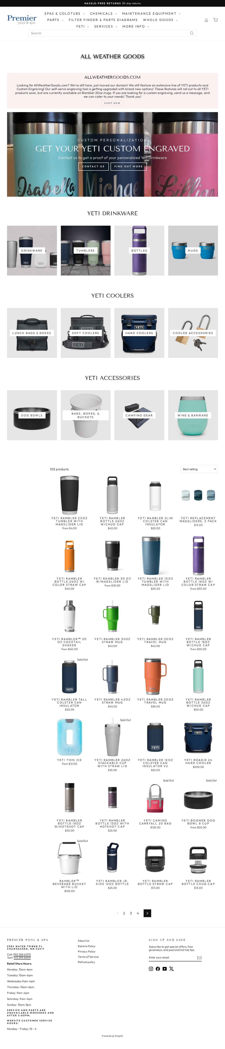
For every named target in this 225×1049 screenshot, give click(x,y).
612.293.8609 (22, 957)
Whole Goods (159, 20)
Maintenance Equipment (150, 13)
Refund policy (86, 962)
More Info (134, 26)
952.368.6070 (22, 954)
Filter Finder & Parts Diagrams (103, 20)
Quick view (69, 511)
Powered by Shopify (112, 1035)
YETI (81, 26)
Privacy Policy (86, 951)
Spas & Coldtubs (63, 13)
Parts (54, 20)
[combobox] (112, 33)
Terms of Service (88, 956)
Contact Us (93, 166)
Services (104, 26)
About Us (83, 940)
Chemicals (102, 13)
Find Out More (128, 166)
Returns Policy (86, 946)
